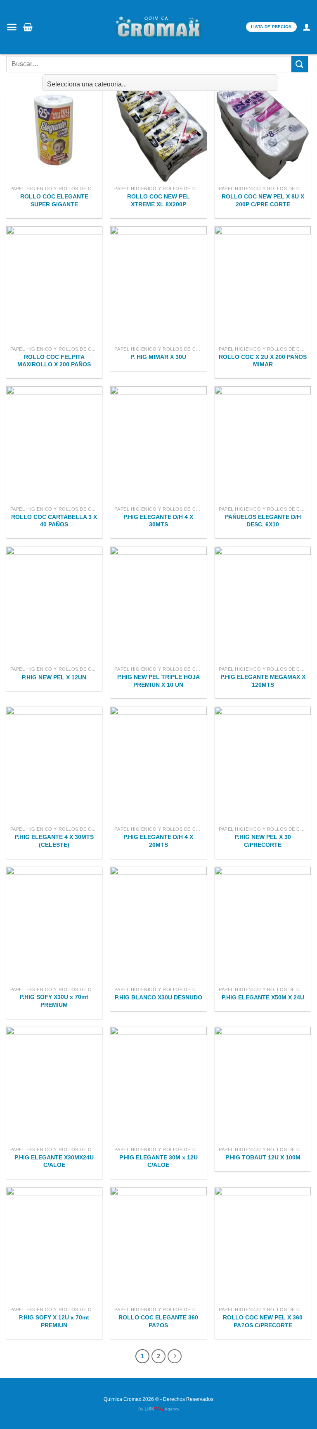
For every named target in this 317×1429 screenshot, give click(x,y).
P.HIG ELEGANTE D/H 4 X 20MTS (158, 841)
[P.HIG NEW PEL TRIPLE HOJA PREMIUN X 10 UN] (158, 604)
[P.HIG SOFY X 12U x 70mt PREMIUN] (54, 1244)
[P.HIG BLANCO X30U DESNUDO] (158, 924)
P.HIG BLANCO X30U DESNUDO (158, 997)
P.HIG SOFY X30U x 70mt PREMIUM (54, 1001)
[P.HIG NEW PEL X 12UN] (54, 604)
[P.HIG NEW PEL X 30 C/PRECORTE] (263, 764)
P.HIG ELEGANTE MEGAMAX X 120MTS (262, 681)
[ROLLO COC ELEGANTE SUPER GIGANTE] (54, 124)
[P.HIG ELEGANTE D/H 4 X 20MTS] (158, 764)
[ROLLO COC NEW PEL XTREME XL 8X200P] (158, 124)
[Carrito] (28, 27)
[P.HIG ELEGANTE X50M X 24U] (263, 924)
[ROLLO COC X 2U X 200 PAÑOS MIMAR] (263, 284)
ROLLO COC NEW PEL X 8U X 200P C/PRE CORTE (263, 200)
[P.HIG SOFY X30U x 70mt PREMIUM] (54, 924)
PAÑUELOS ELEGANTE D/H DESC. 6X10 (263, 521)
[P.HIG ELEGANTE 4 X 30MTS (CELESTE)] (54, 764)
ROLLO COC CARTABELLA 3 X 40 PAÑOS (54, 521)
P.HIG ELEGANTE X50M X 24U (263, 997)
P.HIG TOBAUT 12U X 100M (262, 1157)
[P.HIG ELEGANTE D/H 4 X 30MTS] (158, 444)
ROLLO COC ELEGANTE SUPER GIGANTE (54, 200)
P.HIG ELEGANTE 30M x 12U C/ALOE (158, 1161)
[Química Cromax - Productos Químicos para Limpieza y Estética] (159, 26)
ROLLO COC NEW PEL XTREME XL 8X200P (158, 200)
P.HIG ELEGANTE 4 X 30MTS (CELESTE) (54, 841)
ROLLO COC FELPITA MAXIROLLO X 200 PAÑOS (54, 361)
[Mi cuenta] (307, 27)
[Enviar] (299, 64)
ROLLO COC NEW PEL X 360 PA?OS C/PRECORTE (263, 1321)
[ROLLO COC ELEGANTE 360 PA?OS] (158, 1244)
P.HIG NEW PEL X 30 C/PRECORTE (263, 841)
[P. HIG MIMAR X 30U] (158, 284)
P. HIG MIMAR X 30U (158, 357)
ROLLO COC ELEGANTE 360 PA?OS (158, 1321)
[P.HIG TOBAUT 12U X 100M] (263, 1084)
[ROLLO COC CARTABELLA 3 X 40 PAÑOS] (54, 444)
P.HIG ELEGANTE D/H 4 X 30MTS (158, 521)
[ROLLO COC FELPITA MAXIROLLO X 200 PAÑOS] (54, 284)
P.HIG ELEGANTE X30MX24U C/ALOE (54, 1161)
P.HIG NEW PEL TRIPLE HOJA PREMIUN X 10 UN (158, 681)
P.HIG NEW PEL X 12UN (54, 677)
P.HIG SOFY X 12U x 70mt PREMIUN (54, 1321)
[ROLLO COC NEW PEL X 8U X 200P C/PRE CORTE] (263, 124)
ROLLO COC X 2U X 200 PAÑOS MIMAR (263, 361)
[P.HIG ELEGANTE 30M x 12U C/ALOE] (158, 1084)
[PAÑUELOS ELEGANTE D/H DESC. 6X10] (263, 444)
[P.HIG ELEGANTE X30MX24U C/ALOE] (54, 1084)
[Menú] (11, 27)
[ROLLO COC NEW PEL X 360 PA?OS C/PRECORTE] (263, 1244)
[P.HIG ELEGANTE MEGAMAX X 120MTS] (263, 604)
